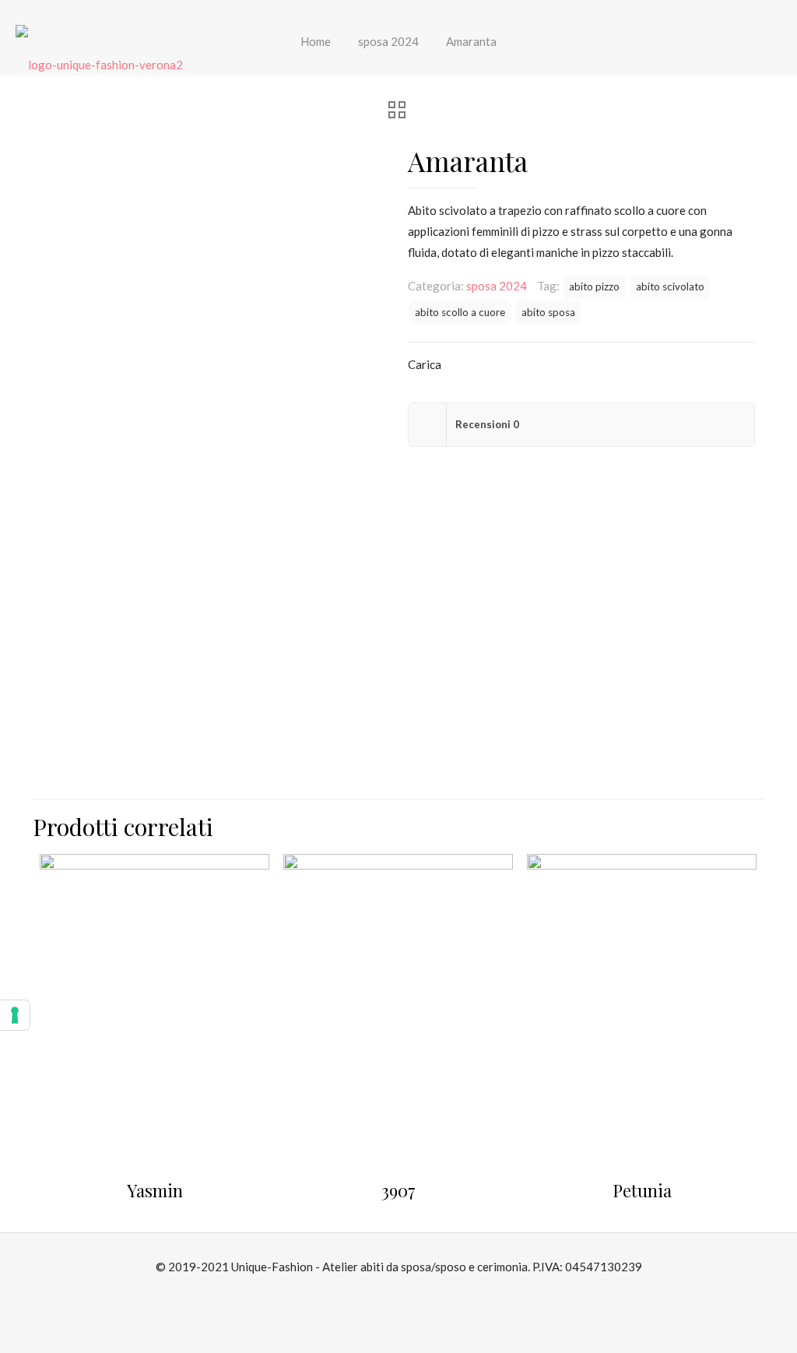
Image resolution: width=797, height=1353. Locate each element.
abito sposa (548, 312)
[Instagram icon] (407, 1295)
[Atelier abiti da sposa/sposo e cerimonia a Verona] (99, 63)
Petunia (642, 1190)
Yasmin (155, 1190)
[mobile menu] (772, 63)
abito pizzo (594, 286)
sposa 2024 (496, 286)
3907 (398, 1190)
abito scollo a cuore (460, 312)
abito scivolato (670, 286)
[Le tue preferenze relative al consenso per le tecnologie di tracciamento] (15, 1015)
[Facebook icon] (390, 1295)
